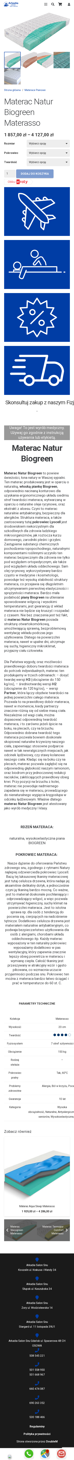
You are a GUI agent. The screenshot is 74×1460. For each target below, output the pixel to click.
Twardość (10, 162)
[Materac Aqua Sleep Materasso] (37, 1139)
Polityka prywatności (37, 1434)
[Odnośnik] (11, 4)
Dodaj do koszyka (35, 173)
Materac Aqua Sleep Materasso (37, 1206)
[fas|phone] (37, 1350)
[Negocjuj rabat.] (37, 317)
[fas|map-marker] (37, 1260)
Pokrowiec (11, 153)
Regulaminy (37, 1426)
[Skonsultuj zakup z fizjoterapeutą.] (37, 264)
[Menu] (46, 4)
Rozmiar (9, 143)
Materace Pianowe (35, 90)
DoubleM (52, 1441)
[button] (53, 4)
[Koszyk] (60, 4)
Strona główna (12, 90)
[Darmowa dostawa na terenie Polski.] (37, 370)
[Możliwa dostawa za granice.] (37, 211)
